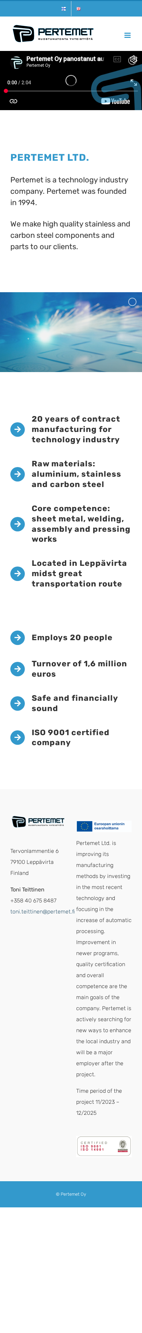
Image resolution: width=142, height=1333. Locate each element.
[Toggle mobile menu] (128, 35)
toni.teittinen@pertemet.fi (42, 911)
